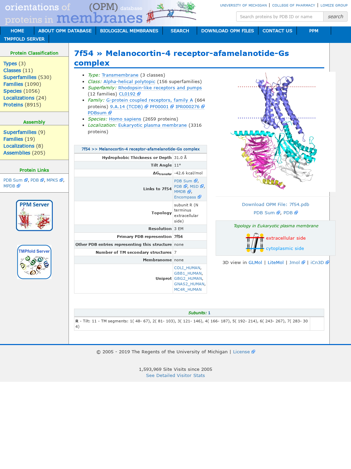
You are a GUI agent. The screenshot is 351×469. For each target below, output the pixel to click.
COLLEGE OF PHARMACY (293, 5)
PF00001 (159, 106)
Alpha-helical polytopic (129, 81)
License (241, 351)
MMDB (180, 191)
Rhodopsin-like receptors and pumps (160, 87)
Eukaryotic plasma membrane (152, 125)
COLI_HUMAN (187, 267)
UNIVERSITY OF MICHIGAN (243, 5)
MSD (194, 186)
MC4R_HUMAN (188, 289)
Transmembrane (120, 75)
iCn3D (317, 262)
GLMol (255, 262)
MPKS (52, 180)
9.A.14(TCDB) (126, 106)
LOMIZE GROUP (334, 5)
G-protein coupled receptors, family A (149, 100)
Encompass (185, 197)
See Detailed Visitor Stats (175, 375)
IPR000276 (187, 106)
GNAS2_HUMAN (189, 284)
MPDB (9, 185)
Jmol (294, 262)
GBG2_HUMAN (188, 278)
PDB (35, 180)
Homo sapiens (125, 119)
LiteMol (276, 262)
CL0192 (127, 93)
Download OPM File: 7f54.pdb (275, 204)
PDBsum (97, 112)
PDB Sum (13, 180)
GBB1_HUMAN (188, 273)
